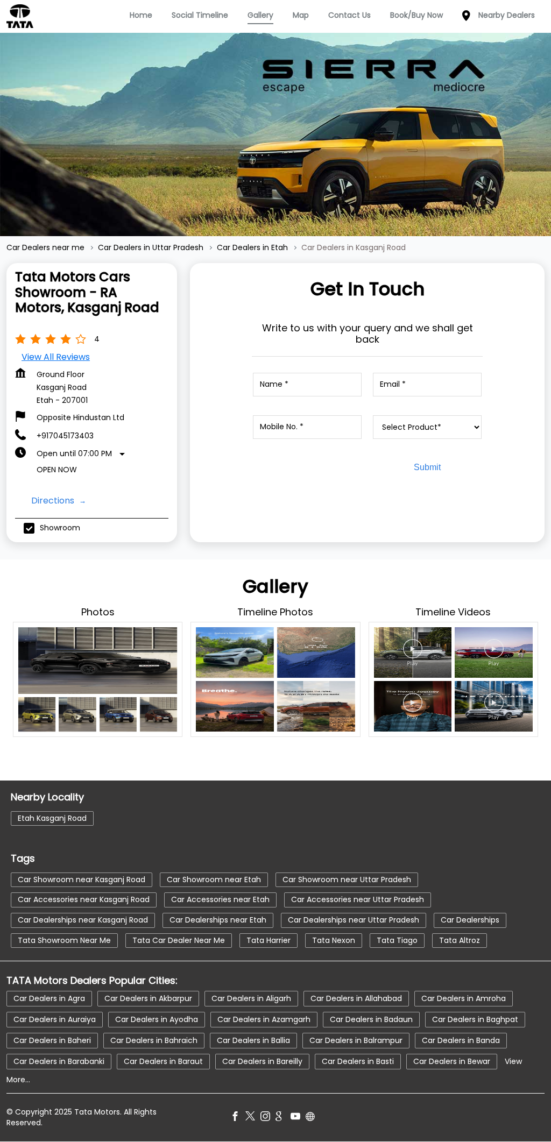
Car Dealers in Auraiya (54, 1019)
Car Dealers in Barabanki (58, 1061)
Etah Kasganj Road (52, 817)
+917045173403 (65, 435)
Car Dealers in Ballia (253, 1040)
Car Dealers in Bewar (451, 1061)
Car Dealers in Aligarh (251, 998)
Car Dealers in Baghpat (475, 1019)
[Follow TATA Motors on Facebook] (237, 1117)
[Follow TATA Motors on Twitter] (252, 1117)
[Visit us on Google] (283, 1117)
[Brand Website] (313, 1117)
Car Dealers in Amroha (463, 998)
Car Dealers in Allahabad (356, 998)
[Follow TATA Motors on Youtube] (298, 1117)
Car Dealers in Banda (461, 1040)
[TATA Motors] (19, 16)
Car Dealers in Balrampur (355, 1040)
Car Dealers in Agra (49, 998)
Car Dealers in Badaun (371, 1019)
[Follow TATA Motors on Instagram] (268, 1117)
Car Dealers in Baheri (52, 1040)
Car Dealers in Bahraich (153, 1040)
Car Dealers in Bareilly (262, 1061)
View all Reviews (56, 357)
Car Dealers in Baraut (163, 1061)
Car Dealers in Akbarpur (148, 998)
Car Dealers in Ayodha (156, 1019)
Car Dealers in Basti (358, 1061)
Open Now (57, 469)
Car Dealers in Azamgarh (263, 1019)
